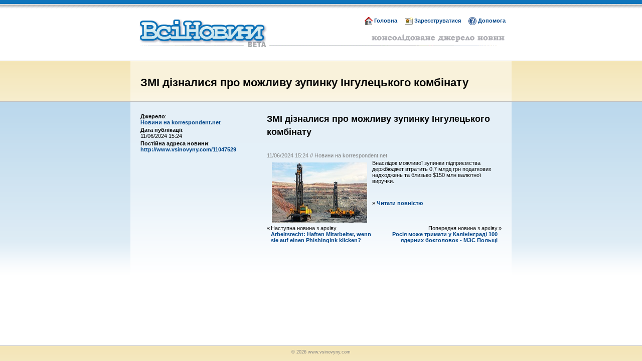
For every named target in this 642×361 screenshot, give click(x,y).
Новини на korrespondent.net (180, 122)
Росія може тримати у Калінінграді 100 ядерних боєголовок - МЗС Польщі (445, 237)
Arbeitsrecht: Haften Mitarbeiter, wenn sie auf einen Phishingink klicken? (321, 237)
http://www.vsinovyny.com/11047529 (188, 149)
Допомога (492, 21)
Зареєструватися (437, 21)
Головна (385, 21)
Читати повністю (400, 203)
